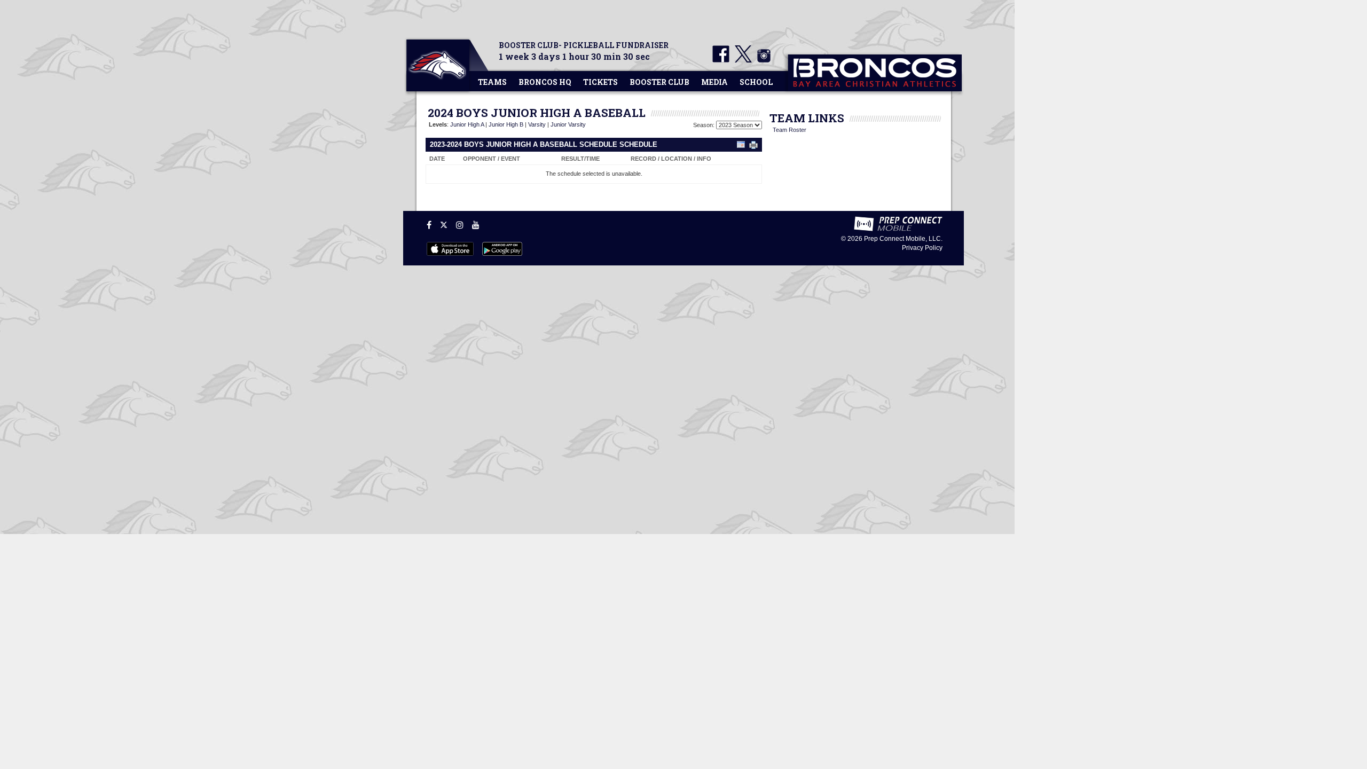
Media (714, 82)
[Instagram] (460, 224)
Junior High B (506, 124)
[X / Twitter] (444, 225)
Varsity (537, 124)
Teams (492, 82)
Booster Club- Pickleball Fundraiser (584, 45)
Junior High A (467, 124)
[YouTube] (476, 224)
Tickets (600, 82)
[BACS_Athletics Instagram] (762, 60)
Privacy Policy (922, 248)
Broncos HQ (544, 82)
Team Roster (789, 130)
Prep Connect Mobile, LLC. (903, 238)
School (756, 82)
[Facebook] (429, 224)
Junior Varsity (568, 124)
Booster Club (659, 82)
